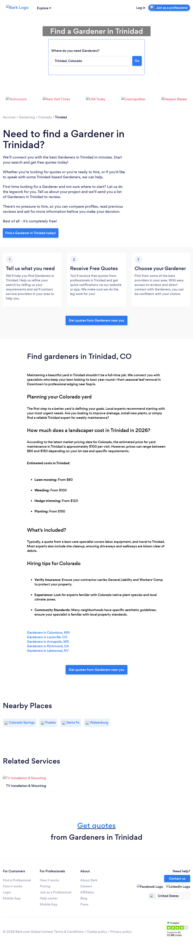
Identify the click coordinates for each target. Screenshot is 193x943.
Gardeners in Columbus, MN (48, 632)
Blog (83, 898)
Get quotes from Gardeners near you (96, 320)
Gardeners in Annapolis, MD (48, 641)
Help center (49, 898)
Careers (86, 886)
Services (9, 117)
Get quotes (96, 825)
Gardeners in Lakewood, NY (48, 650)
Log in (140, 7)
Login (7, 892)
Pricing (45, 886)
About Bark (88, 880)
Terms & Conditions (68, 931)
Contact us (177, 878)
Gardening (27, 117)
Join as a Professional (55, 892)
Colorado (45, 117)
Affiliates (87, 892)
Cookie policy (97, 931)
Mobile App (12, 898)
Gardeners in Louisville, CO (47, 637)
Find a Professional (17, 880)
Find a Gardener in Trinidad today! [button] (30, 233)
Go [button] (137, 60)
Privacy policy (121, 931)
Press (84, 904)
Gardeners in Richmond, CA (48, 646)
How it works (12, 886)
